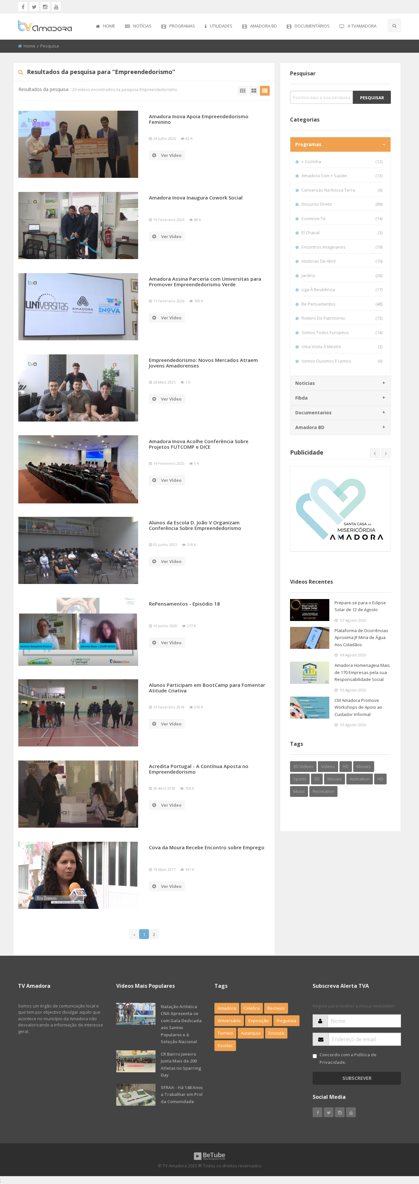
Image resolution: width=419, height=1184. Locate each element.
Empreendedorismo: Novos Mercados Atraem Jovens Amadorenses (203, 363)
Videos (328, 766)
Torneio (225, 1033)
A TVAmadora (362, 26)
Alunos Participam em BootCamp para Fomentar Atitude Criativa (207, 688)
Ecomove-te (341, 218)
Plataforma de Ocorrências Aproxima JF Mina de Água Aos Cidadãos (361, 638)
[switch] (315, 1056)
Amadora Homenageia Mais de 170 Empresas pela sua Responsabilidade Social (362, 672)
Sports (299, 779)
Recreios (276, 1008)
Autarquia (251, 1033)
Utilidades (221, 26)
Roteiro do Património (341, 318)
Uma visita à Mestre (341, 346)
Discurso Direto (341, 204)
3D (316, 779)
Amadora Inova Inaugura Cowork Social (196, 197)
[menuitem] (105, 26)
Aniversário (229, 1021)
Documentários (312, 26)
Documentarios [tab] (313, 412)
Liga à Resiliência (341, 289)
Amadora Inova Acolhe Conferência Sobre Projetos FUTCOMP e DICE (198, 444)
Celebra (252, 1008)
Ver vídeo (171, 155)
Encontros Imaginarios (341, 247)
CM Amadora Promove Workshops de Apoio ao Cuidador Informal (358, 707)
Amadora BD (263, 26)
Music (299, 791)
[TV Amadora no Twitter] (34, 6)
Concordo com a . (347, 1058)
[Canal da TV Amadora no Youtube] (56, 6)
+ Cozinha (341, 161)
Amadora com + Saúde (341, 176)
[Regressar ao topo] (398, 1143)
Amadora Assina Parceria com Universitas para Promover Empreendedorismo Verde (205, 281)
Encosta (276, 1033)
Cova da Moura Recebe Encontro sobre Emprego (206, 847)
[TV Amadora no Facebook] (23, 6)
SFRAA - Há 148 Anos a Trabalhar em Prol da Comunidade (182, 1094)
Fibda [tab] (301, 398)
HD (346, 766)
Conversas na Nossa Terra (341, 190)
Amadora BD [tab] (309, 427)
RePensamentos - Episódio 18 (184, 603)
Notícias (142, 26)
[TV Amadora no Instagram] (45, 6)
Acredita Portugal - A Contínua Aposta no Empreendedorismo (198, 769)
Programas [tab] (308, 144)
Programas (182, 26)
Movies (363, 766)
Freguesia (286, 1021)
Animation (360, 779)
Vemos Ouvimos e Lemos (341, 361)
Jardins (341, 275)
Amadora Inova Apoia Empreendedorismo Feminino (198, 119)
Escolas (225, 1045)
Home (109, 26)
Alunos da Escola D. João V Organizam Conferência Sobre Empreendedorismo (195, 525)
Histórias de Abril (341, 261)
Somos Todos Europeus (341, 332)
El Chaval (341, 232)
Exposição (258, 1021)
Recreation (323, 791)
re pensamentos (341, 304)
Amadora (227, 1008)
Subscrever (357, 1078)
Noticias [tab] (305, 383)
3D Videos (303, 766)
